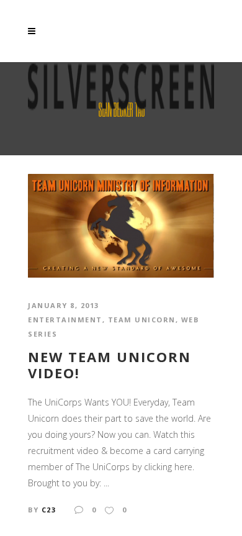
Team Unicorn (142, 319)
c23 (49, 509)
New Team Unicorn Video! (109, 364)
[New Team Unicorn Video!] (121, 224)
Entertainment (65, 319)
